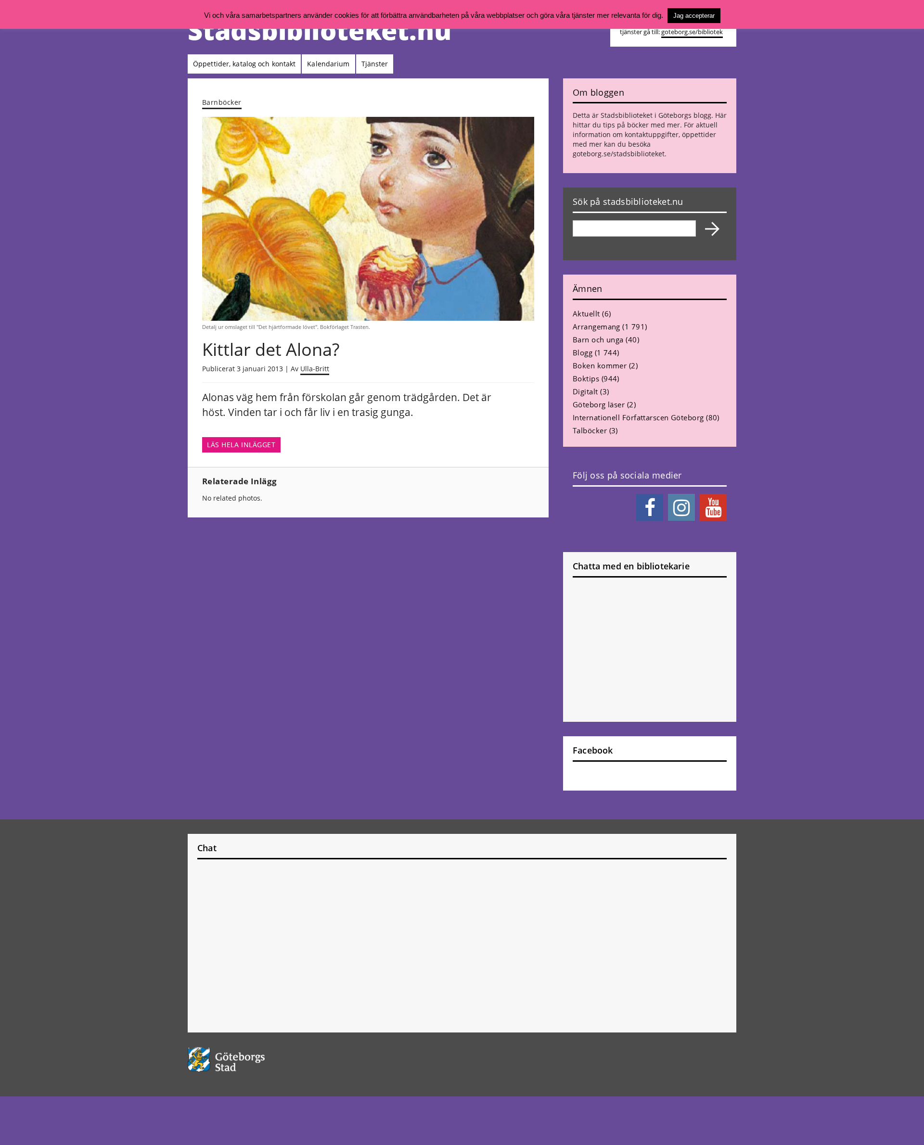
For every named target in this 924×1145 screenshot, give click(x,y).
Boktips (586, 378)
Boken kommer (600, 365)
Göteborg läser (599, 404)
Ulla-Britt (314, 368)
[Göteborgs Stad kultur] (251, 1059)
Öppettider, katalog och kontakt (244, 63)
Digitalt (585, 391)
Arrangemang (596, 326)
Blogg (582, 352)
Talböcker (590, 430)
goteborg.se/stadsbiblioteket (619, 153)
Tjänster (374, 63)
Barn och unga (598, 339)
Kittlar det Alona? (270, 349)
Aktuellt (586, 313)
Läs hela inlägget (241, 444)
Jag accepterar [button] (694, 15)
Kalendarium (328, 63)
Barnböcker (222, 102)
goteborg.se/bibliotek (692, 32)
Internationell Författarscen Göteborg (638, 417)
